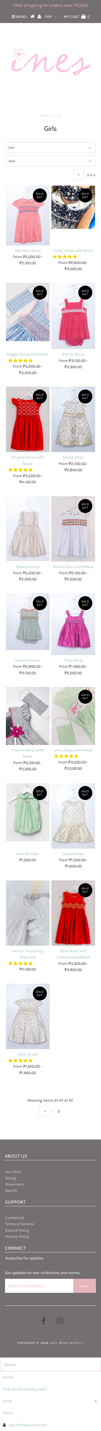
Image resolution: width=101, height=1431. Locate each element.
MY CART (76, 16)
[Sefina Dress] (73, 419)
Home (44, 115)
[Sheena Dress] (27, 528)
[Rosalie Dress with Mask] (27, 419)
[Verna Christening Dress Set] (27, 913)
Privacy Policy (17, 1236)
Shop (7, 1401)
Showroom (14, 1184)
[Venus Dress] (73, 816)
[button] (65, 256)
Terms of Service (19, 1224)
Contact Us (14, 1217)
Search (11, 1190)
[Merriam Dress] (27, 215)
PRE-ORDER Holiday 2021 (25, 1389)
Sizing (10, 1178)
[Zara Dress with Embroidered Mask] (73, 913)
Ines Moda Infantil (67, 1343)
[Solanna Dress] (27, 621)
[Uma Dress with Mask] (73, 716)
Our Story (13, 1171)
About (8, 1413)
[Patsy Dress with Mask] (73, 207)
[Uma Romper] (27, 812)
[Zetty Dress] (27, 1016)
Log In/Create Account (27, 1425)
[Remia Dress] (73, 316)
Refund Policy (17, 1230)
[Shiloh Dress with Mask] (73, 529)
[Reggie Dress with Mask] (27, 312)
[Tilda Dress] (73, 624)
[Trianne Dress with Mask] (27, 716)
